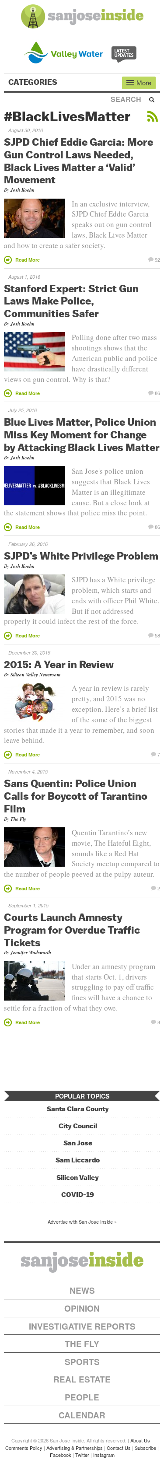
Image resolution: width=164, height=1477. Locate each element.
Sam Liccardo (78, 1160)
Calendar (82, 1415)
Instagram (104, 1454)
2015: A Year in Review (59, 664)
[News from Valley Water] (82, 51)
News (82, 1290)
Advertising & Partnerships (74, 1447)
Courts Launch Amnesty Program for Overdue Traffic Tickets (72, 929)
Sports (82, 1362)
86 (157, 392)
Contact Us (119, 1447)
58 (157, 635)
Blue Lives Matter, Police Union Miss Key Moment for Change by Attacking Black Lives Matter (82, 434)
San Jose (77, 1143)
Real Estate (82, 1379)
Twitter (82, 1454)
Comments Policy (23, 1447)
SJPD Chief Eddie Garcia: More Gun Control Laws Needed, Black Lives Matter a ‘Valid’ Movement (78, 160)
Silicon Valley (77, 1177)
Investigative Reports (82, 1326)
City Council (78, 1126)
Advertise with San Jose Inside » (82, 1221)
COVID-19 (77, 1194)
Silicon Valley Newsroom (35, 674)
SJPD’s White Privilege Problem (81, 555)
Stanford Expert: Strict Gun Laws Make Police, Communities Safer (71, 301)
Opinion (82, 1308)
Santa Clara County (78, 1109)
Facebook (60, 1454)
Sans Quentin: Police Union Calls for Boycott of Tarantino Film (75, 796)
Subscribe (145, 1447)
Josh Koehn (22, 189)
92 (157, 259)
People (82, 1397)
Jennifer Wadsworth (30, 952)
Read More (27, 259)
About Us (140, 1440)
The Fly (18, 819)
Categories (33, 82)
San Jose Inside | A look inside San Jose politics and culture (82, 1262)
